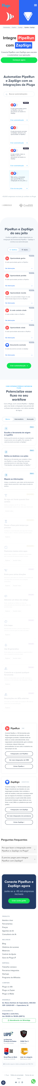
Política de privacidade (17, 1075)
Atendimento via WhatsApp (20, 1020)
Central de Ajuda (9, 954)
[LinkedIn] (22, 1082)
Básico (8, 419)
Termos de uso (29, 1075)
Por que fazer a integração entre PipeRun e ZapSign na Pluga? (16, 849)
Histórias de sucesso (10, 947)
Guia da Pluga (8, 958)
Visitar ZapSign (18, 822)
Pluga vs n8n (7, 987)
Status (19, 1078)
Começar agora (19, 60)
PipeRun (14, 27)
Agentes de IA (8, 931)
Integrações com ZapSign (19, 809)
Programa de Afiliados (11, 977)
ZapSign (20, 27)
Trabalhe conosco (9, 967)
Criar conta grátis (19, 901)
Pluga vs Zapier (8, 990)
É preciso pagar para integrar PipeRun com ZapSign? (15, 859)
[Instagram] (19, 1082)
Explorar (7, 537)
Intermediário (19, 419)
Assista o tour (7, 920)
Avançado (30, 419)
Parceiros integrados (10, 970)
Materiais (6, 951)
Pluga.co (6, 6)
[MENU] (36, 6)
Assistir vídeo (9, 511)
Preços (5, 927)
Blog (4, 944)
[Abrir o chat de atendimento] (3, 1082)
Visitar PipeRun (18, 766)
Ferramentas (6, 27)
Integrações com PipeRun (19, 754)
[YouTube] (16, 1082)
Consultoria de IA (9, 934)
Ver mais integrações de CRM (19, 760)
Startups (5, 974)
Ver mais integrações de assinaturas (19, 816)
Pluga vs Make (8, 994)
